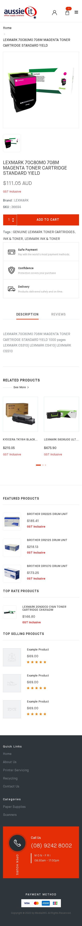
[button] (67, 12)
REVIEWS (58, 314)
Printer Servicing (16, 770)
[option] (41, 90)
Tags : (7, 232)
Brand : (8, 200)
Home (7, 28)
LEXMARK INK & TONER (42, 239)
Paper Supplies (14, 807)
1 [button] (38, 465)
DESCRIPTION (27, 314)
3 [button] (45, 465)
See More (20, 387)
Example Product (38, 649)
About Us (10, 762)
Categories (12, 799)
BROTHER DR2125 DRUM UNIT (47, 540)
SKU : (7, 207)
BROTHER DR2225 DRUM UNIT (47, 514)
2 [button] (42, 465)
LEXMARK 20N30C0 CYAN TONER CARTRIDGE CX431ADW (44, 608)
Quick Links (12, 746)
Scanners (10, 815)
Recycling (10, 778)
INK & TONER (13, 239)
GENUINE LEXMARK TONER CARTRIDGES (44, 232)
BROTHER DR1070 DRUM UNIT (47, 566)
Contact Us (11, 786)
